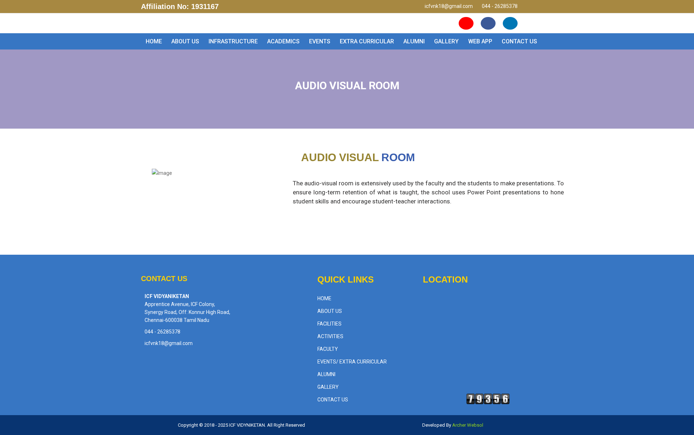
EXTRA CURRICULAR (367, 41)
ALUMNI (414, 41)
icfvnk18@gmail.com (449, 6)
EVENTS (319, 41)
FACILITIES (329, 324)
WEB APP (480, 41)
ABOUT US (185, 41)
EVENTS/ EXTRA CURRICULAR (352, 362)
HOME (154, 41)
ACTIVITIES (330, 336)
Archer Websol (467, 425)
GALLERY (446, 41)
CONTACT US (519, 41)
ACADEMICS (283, 41)
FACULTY (327, 349)
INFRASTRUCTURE (233, 41)
